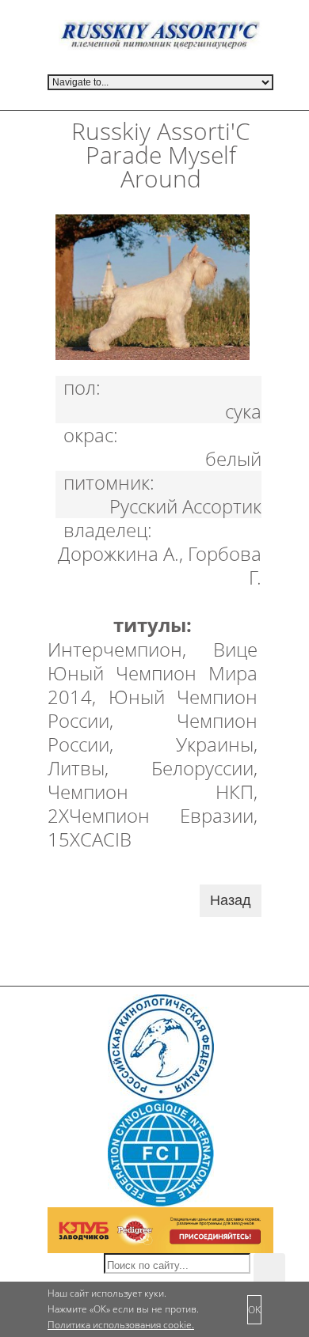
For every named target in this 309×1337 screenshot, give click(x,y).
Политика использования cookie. (121, 1324)
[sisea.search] (269, 1269)
